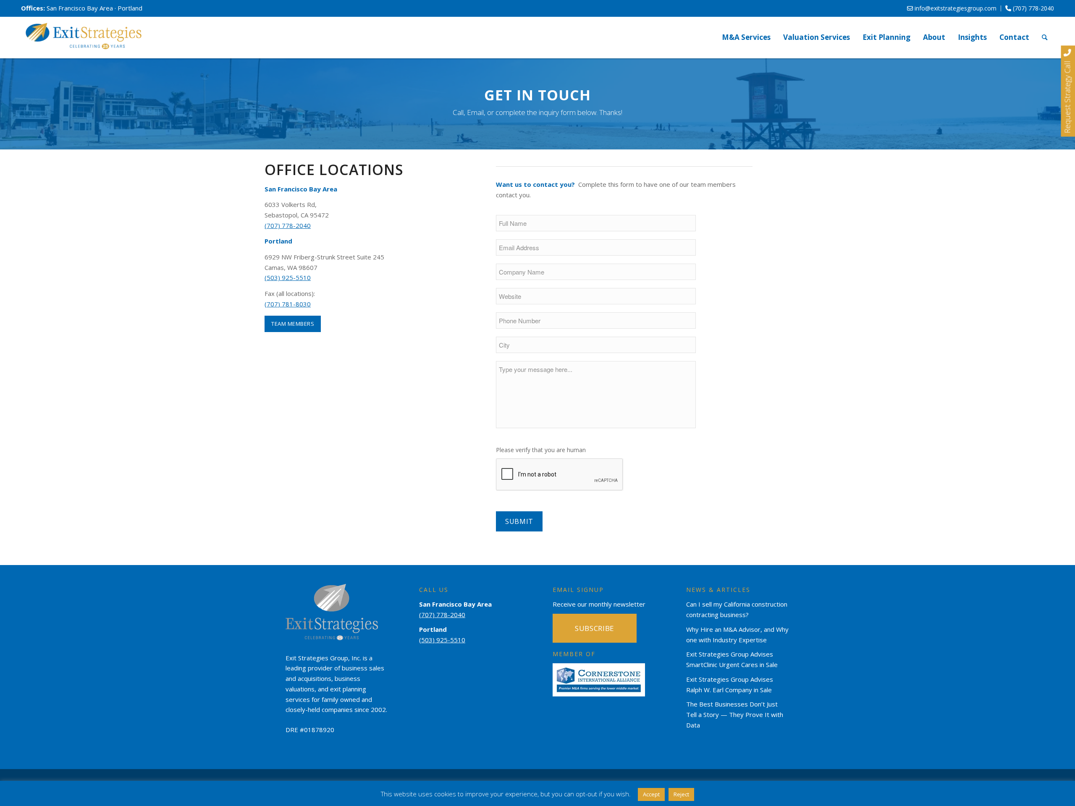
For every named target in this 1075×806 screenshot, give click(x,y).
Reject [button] (681, 794)
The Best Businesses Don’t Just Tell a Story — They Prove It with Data (734, 714)
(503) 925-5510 (288, 277)
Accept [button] (651, 794)
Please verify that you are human (541, 450)
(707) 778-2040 (1032, 8)
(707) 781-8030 (288, 304)
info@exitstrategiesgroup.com (954, 8)
